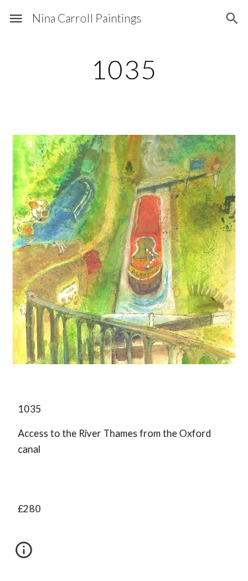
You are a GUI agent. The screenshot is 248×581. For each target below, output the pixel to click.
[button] (16, 18)
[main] (124, 69)
